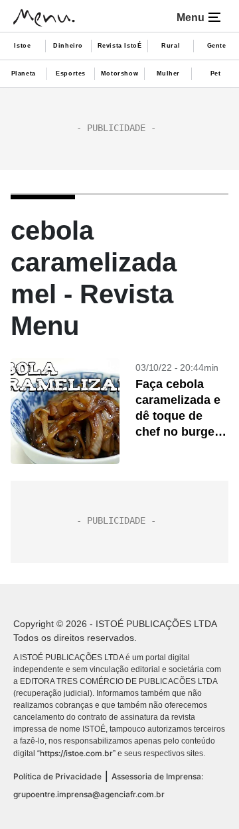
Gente (216, 45)
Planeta (23, 73)
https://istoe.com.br (76, 753)
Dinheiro (68, 45)
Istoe (22, 45)
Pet (215, 73)
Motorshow (119, 73)
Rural (170, 45)
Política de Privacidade (57, 776)
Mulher (169, 73)
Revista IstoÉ (120, 45)
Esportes (71, 73)
